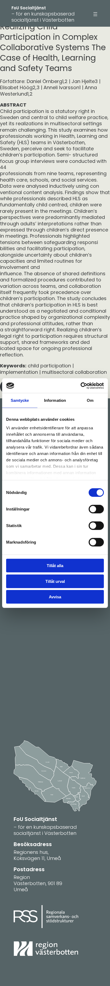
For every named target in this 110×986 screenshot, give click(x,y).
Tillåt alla (55, 565)
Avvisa (55, 597)
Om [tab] (90, 400)
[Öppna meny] (95, 14)
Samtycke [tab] (20, 400)
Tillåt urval (55, 581)
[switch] (96, 509)
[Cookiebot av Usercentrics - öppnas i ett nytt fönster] (80, 385)
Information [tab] (55, 400)
